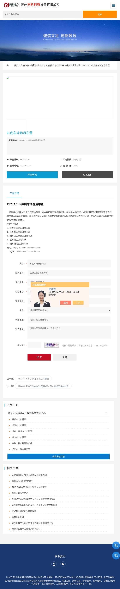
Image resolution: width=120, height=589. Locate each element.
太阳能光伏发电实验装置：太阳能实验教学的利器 (34, 505)
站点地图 (80, 577)
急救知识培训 (18, 517)
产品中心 (25, 65)
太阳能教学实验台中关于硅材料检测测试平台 (32, 523)
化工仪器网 (109, 577)
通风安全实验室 (19, 425)
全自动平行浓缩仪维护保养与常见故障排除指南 (33, 499)
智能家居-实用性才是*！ (23, 481)
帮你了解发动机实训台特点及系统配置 (29, 487)
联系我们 (87, 175)
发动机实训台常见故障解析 (24, 511)
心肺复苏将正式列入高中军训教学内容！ (30, 475)
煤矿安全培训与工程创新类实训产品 (47, 65)
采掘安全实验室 (73, 65)
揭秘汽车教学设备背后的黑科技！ (27, 529)
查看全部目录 (58, 456)
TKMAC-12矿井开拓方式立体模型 (33, 378)
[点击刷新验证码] (51, 345)
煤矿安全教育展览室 (21, 449)
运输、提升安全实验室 (22, 431)
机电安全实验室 (19, 437)
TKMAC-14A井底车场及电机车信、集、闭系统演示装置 (43, 386)
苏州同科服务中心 (20, 493)
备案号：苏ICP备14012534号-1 (61, 577)
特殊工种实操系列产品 (22, 443)
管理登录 (89, 577)
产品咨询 (32, 175)
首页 (16, 65)
